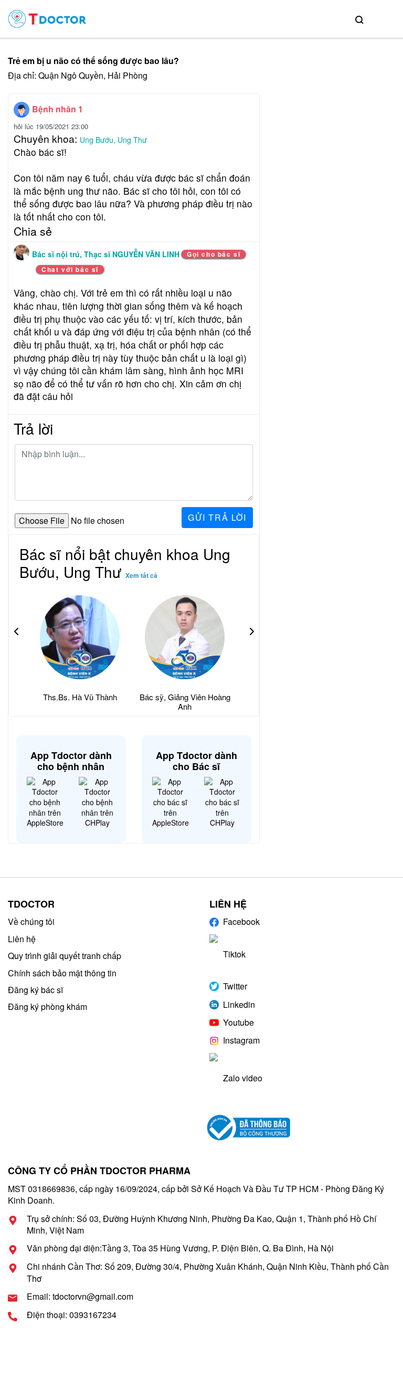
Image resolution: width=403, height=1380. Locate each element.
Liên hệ (22, 939)
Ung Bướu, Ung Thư (113, 139)
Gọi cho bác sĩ (213, 254)
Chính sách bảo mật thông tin (62, 973)
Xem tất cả (141, 575)
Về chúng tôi (31, 921)
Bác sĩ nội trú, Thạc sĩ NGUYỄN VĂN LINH (107, 254)
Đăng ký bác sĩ (35, 990)
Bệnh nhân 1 (57, 109)
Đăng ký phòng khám (47, 1006)
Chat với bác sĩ (70, 269)
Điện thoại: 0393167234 (71, 1315)
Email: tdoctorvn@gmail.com (80, 1296)
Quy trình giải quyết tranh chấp (64, 956)
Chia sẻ (33, 231)
